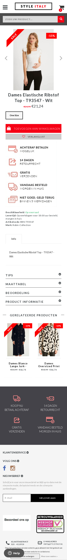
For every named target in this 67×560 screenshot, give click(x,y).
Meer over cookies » (49, 556)
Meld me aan (47, 498)
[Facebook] (4, 469)
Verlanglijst (36, 136)
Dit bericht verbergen (25, 556)
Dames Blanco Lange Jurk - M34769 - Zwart (18, 365)
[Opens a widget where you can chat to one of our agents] (14, 553)
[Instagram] (12, 469)
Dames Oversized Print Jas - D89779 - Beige (49, 365)
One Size (14, 115)
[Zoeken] (61, 19)
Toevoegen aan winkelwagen (36, 128)
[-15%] (18, 339)
